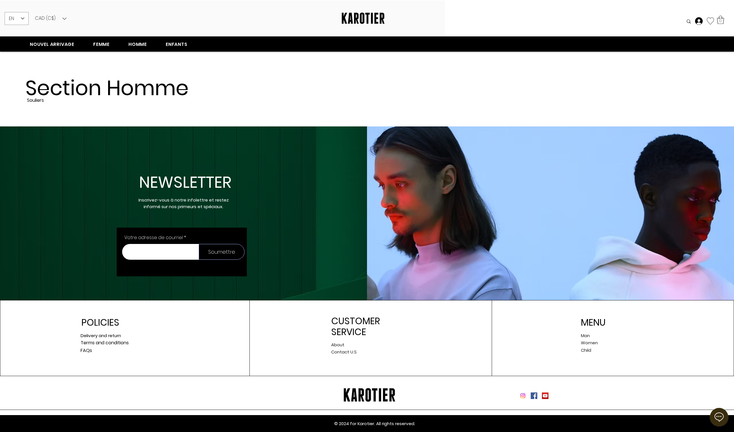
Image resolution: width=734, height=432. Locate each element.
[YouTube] (545, 395)
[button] (50, 18)
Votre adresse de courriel (153, 237)
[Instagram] (523, 395)
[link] (720, 20)
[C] (699, 21)
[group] (367, 118)
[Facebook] (534, 395)
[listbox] (50, 18)
